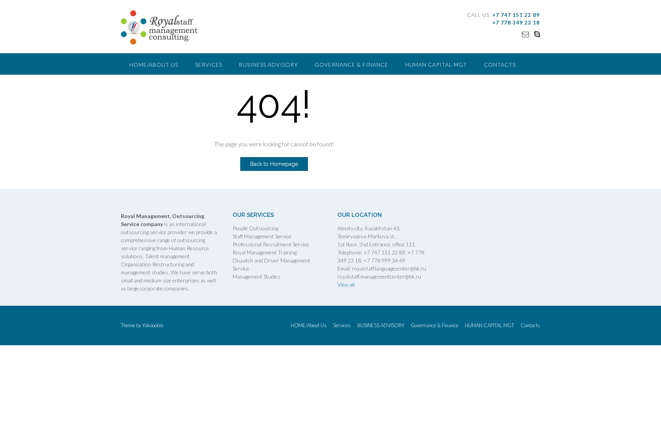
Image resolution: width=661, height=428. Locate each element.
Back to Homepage (274, 164)
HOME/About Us (153, 64)
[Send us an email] (525, 34)
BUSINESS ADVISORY (268, 64)
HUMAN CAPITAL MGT (436, 64)
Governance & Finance (351, 64)
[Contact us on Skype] (537, 34)
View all (346, 284)
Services (208, 64)
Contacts (500, 64)
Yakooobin (152, 325)
